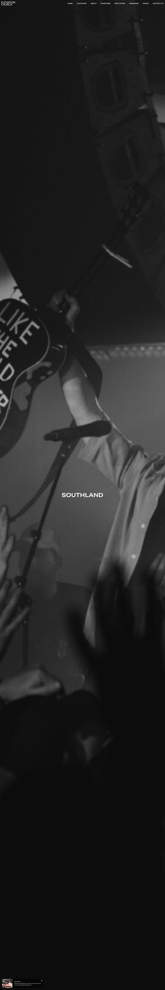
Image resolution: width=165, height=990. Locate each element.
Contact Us (158, 3)
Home (70, 3)
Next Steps (120, 3)
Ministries (106, 3)
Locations (82, 3)
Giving (146, 3)
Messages (134, 3)
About (94, 3)
